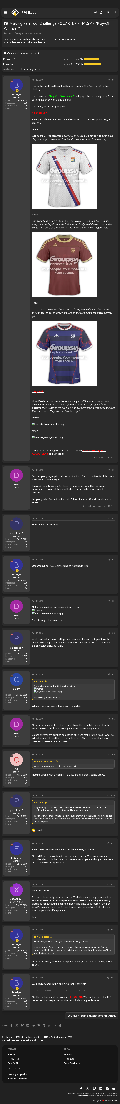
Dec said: (38, 681)
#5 (113, 601)
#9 (113, 754)
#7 (113, 674)
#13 (113, 929)
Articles (68, 1054)
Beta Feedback (72, 1063)
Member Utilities (85, 1095)
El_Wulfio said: (41, 936)
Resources (13, 1058)
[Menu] (5, 12)
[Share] (109, 80)
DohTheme (112, 1100)
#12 (113, 884)
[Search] (115, 12)
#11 (113, 843)
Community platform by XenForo (92, 1093)
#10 (113, 795)
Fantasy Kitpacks (17, 1074)
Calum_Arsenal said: (44, 761)
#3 (113, 518)
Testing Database (18, 1078)
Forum (11, 1054)
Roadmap (69, 1058)
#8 (113, 719)
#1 (113, 79)
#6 (113, 633)
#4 (113, 559)
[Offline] (12, 81)
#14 (113, 977)
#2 (113, 470)
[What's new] (108, 12)
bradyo (9, 33)
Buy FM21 (13, 1063)
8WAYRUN (113, 1095)
